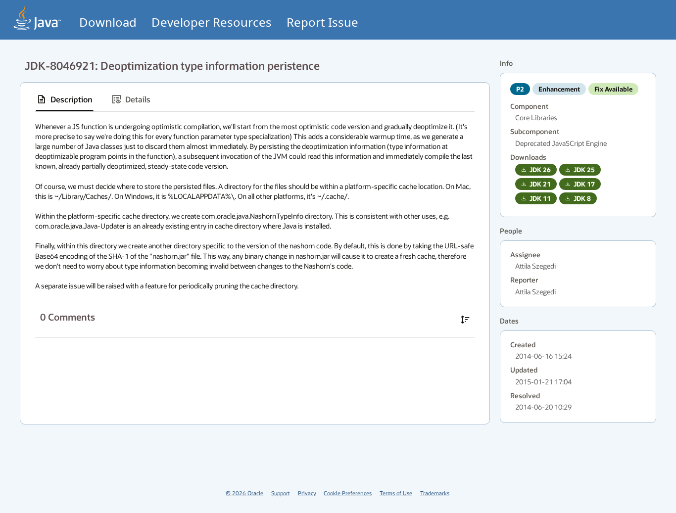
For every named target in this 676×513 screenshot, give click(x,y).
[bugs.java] (37, 18)
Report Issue (322, 22)
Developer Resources (211, 22)
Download (108, 22)
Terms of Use (396, 493)
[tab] (65, 99)
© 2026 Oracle (244, 493)
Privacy (307, 493)
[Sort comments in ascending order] (465, 319)
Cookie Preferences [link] (348, 493)
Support (280, 493)
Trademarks (434, 493)
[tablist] (255, 100)
